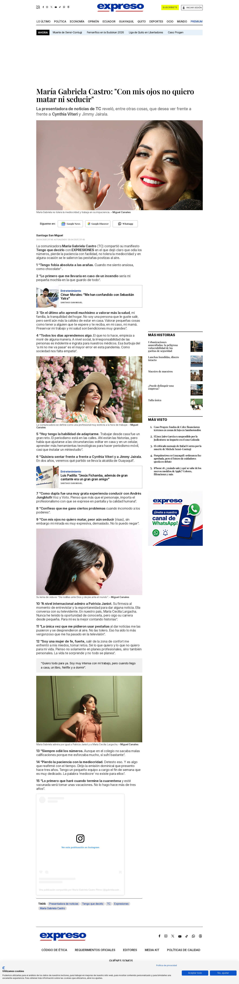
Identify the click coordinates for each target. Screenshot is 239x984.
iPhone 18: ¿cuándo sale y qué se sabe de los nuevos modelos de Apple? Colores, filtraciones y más (177, 471)
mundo (182, 21)
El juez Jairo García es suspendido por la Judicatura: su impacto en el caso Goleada (176, 438)
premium (196, 21)
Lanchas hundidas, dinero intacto (163, 358)
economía (77, 21)
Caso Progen (175, 32)
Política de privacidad (166, 965)
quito (142, 21)
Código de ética (54, 950)
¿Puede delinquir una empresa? (161, 387)
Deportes (156, 21)
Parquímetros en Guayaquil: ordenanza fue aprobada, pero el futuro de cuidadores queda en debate (177, 458)
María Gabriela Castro (52, 908)
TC (108, 903)
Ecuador (109, 21)
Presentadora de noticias (63, 903)
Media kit (152, 950)
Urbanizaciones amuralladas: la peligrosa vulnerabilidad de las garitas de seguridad (163, 346)
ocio (170, 21)
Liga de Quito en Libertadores (146, 32)
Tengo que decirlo (92, 903)
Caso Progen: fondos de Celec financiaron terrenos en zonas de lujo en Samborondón (177, 428)
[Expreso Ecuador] (63, 939)
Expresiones (121, 903)
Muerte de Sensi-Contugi (67, 32)
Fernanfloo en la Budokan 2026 (105, 32)
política (60, 21)
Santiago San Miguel (49, 235)
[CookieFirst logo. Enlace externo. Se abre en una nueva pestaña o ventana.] (3, 967)
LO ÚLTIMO (44, 21)
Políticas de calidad (183, 950)
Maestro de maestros (160, 371)
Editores (130, 950)
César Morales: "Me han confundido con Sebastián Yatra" (97, 296)
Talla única (154, 400)
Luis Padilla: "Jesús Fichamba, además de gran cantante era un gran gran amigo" (94, 477)
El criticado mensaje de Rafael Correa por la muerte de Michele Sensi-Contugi (177, 447)
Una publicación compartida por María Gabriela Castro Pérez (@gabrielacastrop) (80, 889)
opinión (93, 21)
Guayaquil (126, 21)
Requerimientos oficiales (95, 950)
